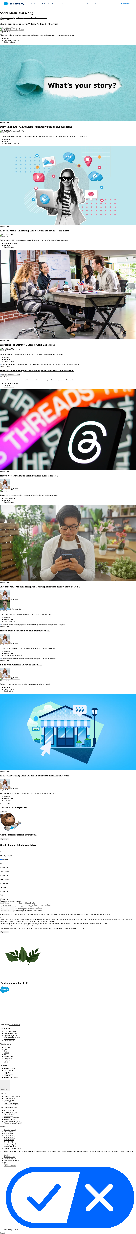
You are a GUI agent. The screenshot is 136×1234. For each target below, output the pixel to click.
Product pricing (9, 1040)
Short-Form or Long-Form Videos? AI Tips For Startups (29, 24)
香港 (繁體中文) (9, 1138)
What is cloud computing (12, 1037)
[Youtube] (15, 1023)
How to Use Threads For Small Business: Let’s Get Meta (29, 475)
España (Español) (9, 1110)
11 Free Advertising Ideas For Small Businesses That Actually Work (34, 775)
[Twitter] (45, 1008)
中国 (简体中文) (9, 1135)
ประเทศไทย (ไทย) (10, 1146)
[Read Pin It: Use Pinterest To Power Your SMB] (28, 658)
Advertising (7, 800)
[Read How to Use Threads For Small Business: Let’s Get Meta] (68, 470)
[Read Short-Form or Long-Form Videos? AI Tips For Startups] (23, 18)
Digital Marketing (9, 42)
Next (8, 803)
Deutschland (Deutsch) (11, 1112)
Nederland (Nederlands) (11, 1118)
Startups (6, 38)
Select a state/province (22, 907)
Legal (6, 1062)
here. (106, 923)
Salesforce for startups (11, 1077)
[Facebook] (15, 1008)
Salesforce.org (8, 1056)
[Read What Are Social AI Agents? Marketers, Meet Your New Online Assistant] (40, 364)
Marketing (7, 139)
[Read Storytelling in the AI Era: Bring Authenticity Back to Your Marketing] (68, 121)
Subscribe (4, 811)
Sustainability (8, 1058)
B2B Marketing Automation (13, 655)
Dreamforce (7, 1072)
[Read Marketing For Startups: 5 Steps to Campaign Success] (68, 339)
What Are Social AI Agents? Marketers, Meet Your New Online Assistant (37, 370)
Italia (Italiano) (8, 1116)
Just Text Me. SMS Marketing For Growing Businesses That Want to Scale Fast (40, 586)
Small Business (5, 19)
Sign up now (4, 839)
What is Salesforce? (10, 1031)
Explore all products (10, 1035)
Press (5, 1049)
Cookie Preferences (10, 1166)
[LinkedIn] (76, 1008)
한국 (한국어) (8, 1142)
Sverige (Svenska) (9, 1119)
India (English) (8, 1131)
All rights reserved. (28, 1151)
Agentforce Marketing (11, 243)
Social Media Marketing (11, 40)
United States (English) (11, 1104)
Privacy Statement (14, 919)
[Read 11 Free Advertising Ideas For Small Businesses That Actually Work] (68, 769)
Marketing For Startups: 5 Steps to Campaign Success (27, 344)
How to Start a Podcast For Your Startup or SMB (25, 630)
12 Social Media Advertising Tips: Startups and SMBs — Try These (34, 230)
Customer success (9, 1039)
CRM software (8, 1074)
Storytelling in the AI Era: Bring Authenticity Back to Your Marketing (36, 126)
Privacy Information (10, 1158)
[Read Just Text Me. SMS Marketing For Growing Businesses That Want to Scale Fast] (68, 580)
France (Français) (9, 1114)
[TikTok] (45, 1023)
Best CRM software (10, 1033)
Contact (6, 1164)
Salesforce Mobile (9, 1068)
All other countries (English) (13, 1123)
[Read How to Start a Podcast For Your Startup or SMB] (33, 624)
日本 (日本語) (8, 1133)
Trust (5, 1054)
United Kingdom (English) (12, 1121)
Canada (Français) (9, 1102)
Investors (7, 1060)
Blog (5, 1051)
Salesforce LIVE (9, 1076)
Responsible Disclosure (11, 1160)
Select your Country (32, 905)
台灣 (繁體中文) (9, 1140)
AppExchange (8, 1070)
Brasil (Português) (9, 1098)
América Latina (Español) (12, 1096)
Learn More (51, 921)
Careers (6, 1053)
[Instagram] (106, 1008)
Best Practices (8, 691)
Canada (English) (9, 1100)
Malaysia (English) (10, 1144)
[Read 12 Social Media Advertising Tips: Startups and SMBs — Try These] (68, 224)
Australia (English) (10, 1130)
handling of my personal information (38, 919)
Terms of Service (9, 1157)
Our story (7, 1047)
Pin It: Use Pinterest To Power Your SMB (21, 664)
